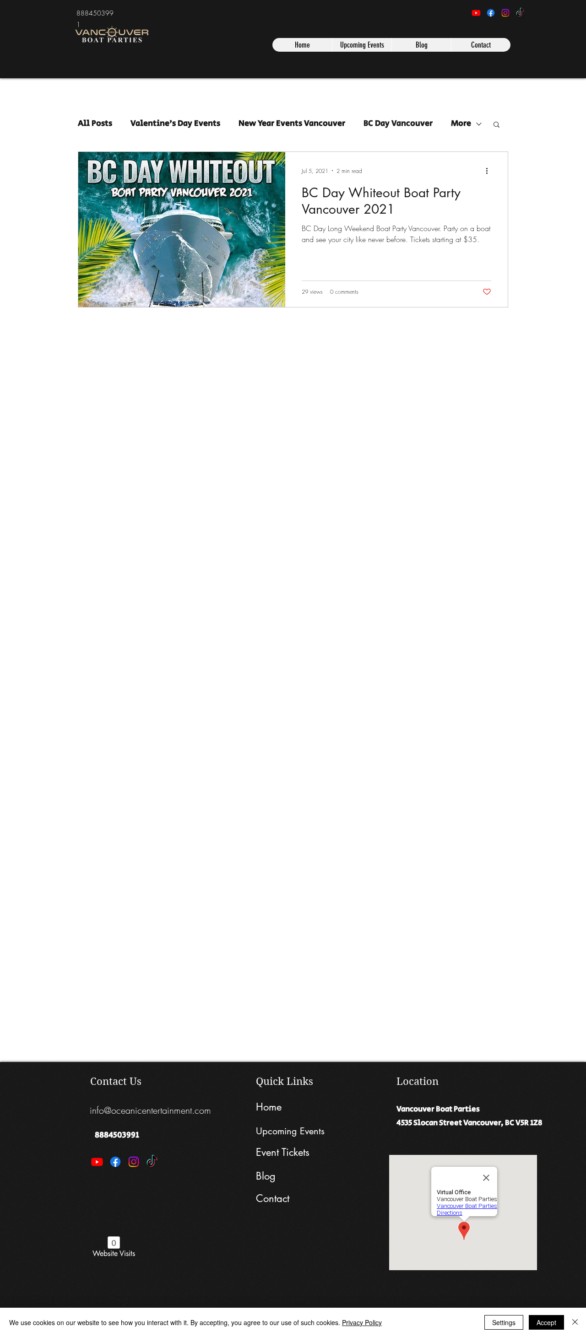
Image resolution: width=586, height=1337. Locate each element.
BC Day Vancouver (398, 123)
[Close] (575, 1322)
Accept (546, 1322)
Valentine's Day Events (175, 123)
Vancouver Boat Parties (438, 1109)
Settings (503, 1322)
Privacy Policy (362, 1322)
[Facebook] (491, 13)
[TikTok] (520, 13)
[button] (496, 125)
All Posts (95, 123)
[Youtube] (476, 13)
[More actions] (489, 170)
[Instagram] (505, 13)
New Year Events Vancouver (292, 123)
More (461, 123)
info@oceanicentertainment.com (150, 1110)
